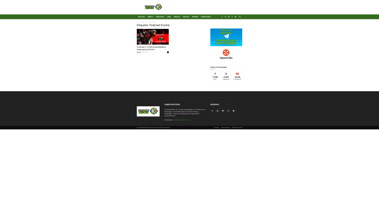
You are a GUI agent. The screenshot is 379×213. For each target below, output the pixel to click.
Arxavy (139, 52)
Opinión (195, 17)
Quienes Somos (225, 127)
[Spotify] (228, 16)
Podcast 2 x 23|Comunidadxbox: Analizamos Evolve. (151, 48)
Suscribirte (237, 72)
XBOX (169, 17)
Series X (150, 17)
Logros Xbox (206, 17)
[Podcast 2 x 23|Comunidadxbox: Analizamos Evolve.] (153, 37)
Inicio (138, 22)
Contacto (216, 127)
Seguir (226, 72)
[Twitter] (232, 16)
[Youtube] (235, 16)
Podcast (186, 17)
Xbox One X (160, 17)
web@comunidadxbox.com (181, 120)
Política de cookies (237, 127)
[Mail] (225, 16)
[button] (239, 17)
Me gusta (215, 72)
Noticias (141, 17)
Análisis (177, 17)
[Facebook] (222, 16)
